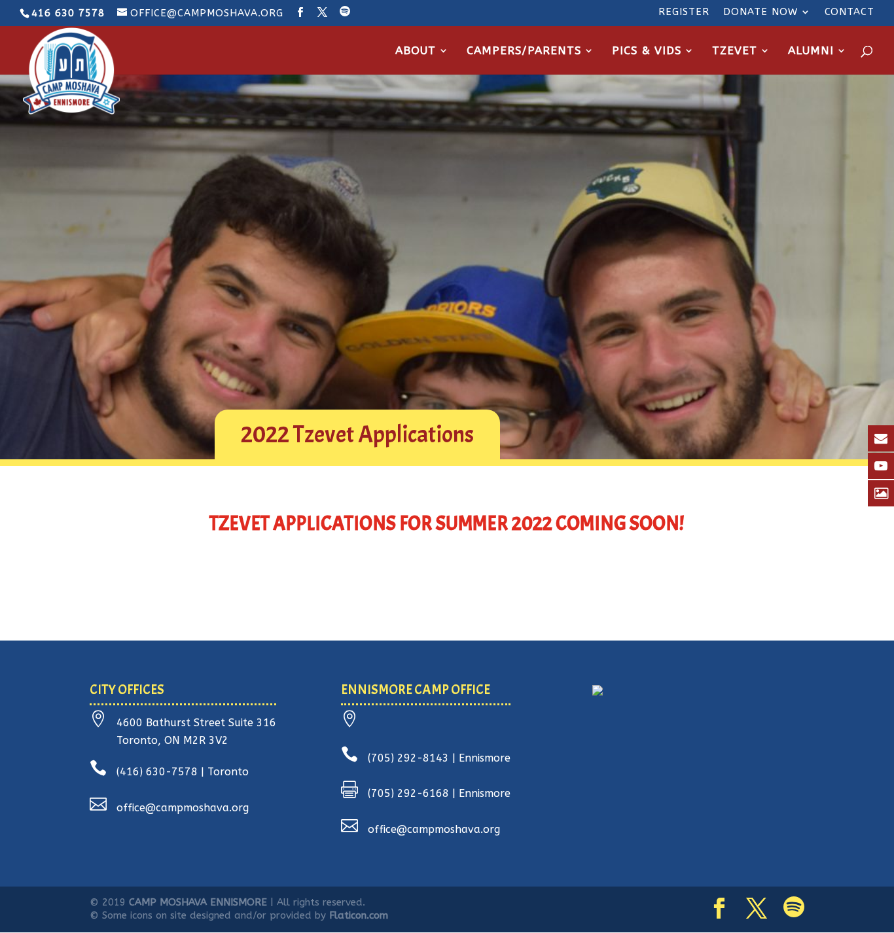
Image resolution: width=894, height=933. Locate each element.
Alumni (811, 51)
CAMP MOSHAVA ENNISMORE (198, 902)
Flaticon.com (358, 915)
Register (683, 12)
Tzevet (734, 51)
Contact (849, 12)
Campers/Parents (524, 51)
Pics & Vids (646, 51)
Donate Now (760, 12)
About (415, 51)
